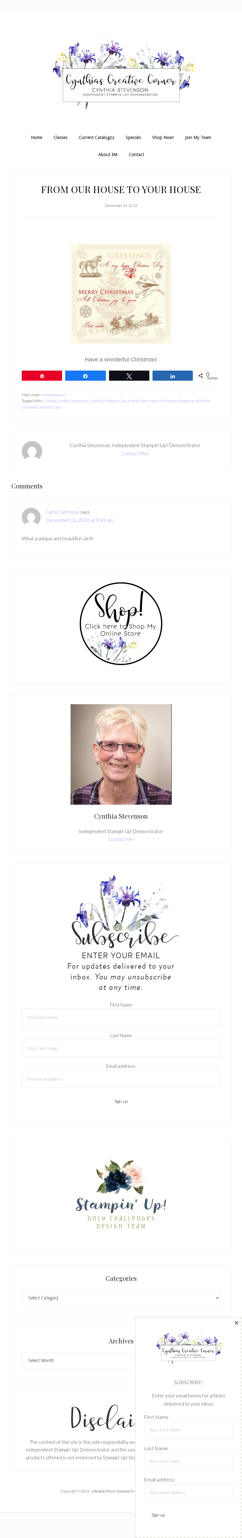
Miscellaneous (53, 394)
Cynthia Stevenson (72, 400)
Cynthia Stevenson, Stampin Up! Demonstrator (121, 75)
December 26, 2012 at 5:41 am (79, 520)
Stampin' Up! (49, 407)
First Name (121, 1005)
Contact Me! (135, 453)
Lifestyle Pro (102, 1491)
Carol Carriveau (62, 512)
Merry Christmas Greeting (171, 400)
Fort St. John (138, 400)
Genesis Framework (133, 1491)
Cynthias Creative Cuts (108, 400)
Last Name (121, 1035)
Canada (49, 400)
